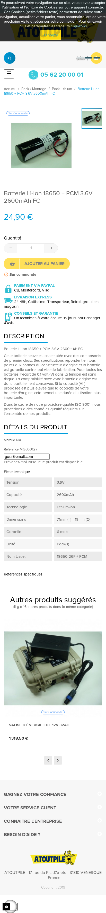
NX (18, 440)
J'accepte (50, 35)
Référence (11, 449)
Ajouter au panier (44, 263)
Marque (9, 440)
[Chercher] (9, 58)
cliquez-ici (79, 26)
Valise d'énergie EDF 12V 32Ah (39, 725)
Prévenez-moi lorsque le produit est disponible (43, 462)
